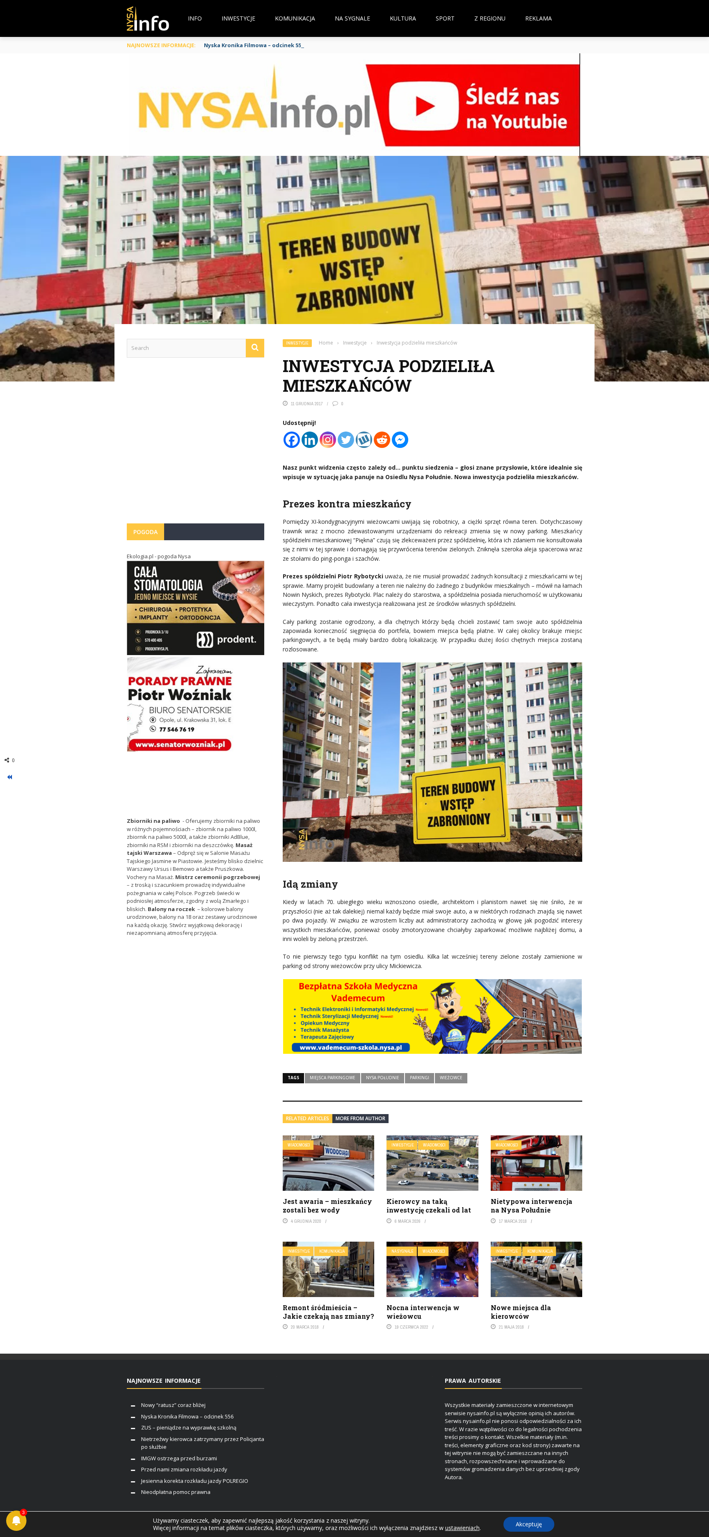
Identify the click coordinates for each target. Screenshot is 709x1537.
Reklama (538, 18)
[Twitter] (346, 440)
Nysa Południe (382, 1077)
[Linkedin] (310, 440)
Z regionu (489, 18)
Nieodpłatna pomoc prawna (175, 1492)
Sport (445, 18)
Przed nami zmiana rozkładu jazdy (184, 1469)
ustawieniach (462, 1528)
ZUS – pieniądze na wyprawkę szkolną (188, 1427)
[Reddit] (382, 440)
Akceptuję (529, 1524)
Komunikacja (295, 18)
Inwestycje (238, 18)
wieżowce (451, 1077)
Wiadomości (299, 1145)
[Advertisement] (195, 444)
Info (195, 18)
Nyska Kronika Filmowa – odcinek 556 (254, 45)
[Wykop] (364, 440)
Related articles (307, 1118)
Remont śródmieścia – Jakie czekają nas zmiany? (328, 1311)
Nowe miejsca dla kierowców (521, 1311)
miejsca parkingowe (332, 1077)
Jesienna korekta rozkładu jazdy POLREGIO (194, 1480)
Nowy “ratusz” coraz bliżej (173, 1405)
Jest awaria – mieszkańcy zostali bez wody (327, 1205)
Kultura (403, 18)
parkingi (419, 1077)
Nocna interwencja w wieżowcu (423, 1311)
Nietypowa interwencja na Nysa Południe (531, 1205)
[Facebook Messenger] (400, 440)
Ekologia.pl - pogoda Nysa (159, 556)
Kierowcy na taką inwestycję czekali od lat (429, 1205)
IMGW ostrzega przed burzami (179, 1458)
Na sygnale (352, 18)
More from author (360, 1118)
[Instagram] (328, 440)
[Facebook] (292, 440)
